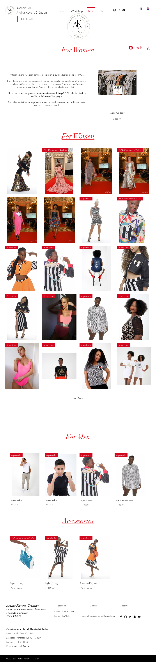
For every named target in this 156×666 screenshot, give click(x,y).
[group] (117, 89)
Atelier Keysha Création (31, 12)
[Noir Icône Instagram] (114, 10)
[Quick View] (117, 82)
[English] (147, 9)
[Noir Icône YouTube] (123, 10)
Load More (78, 398)
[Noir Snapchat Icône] (134, 616)
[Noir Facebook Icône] (119, 10)
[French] (140, 9)
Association (24, 8)
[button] (148, 48)
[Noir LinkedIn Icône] (130, 616)
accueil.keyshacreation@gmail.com (98, 615)
